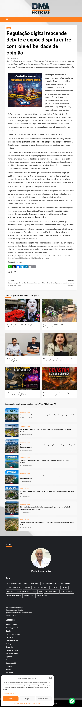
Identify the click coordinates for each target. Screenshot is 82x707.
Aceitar (10, 699)
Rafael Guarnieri (51, 592)
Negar (27, 699)
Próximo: (58, 283)
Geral (8, 28)
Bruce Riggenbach (12, 628)
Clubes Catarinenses (13, 634)
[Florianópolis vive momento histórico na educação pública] (22, 344)
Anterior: (24, 283)
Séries (28, 412)
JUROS (33, 592)
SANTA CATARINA (67, 592)
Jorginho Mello (22, 592)
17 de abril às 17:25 (13, 58)
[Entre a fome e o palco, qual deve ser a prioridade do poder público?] (22, 378)
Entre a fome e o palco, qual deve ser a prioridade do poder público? (19, 394)
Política (8, 669)
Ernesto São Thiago (40, 587)
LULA (40, 592)
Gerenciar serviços (9, 693)
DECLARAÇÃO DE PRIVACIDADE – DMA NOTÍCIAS (27, 703)
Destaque (9, 644)
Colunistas (9, 637)
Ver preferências (43, 699)
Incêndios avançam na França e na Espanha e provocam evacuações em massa (58, 394)
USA (33, 596)
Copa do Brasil (64, 583)
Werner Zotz (42, 596)
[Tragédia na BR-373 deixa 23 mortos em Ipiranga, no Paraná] (59, 310)
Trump (26, 596)
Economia (9, 647)
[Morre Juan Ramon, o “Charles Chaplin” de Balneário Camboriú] (22, 310)
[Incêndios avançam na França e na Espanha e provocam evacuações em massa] (59, 378)
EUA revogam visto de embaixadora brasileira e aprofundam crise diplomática (59, 360)
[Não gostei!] (15, 272)
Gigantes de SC (11, 663)
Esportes (9, 657)
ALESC (25, 583)
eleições (27, 587)
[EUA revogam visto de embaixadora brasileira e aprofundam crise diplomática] (59, 344)
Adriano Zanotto (11, 624)
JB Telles (10, 592)
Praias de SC (10, 673)
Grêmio (64, 587)
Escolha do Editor (12, 653)
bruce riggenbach (49, 583)
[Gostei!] (9, 272)
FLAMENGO (55, 587)
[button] (51, 678)
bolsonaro (34, 583)
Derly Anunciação (14, 587)
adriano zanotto (13, 583)
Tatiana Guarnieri (14, 596)
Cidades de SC (23, 412)
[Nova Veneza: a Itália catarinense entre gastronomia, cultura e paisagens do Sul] (11, 415)
